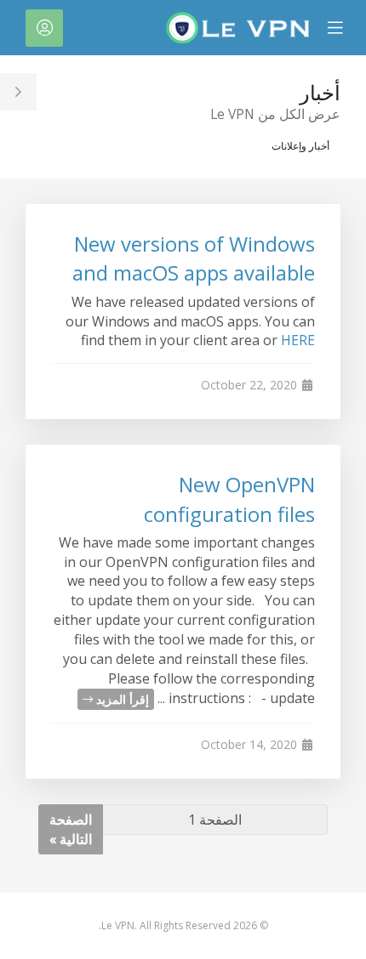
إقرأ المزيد (121, 699)
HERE (298, 340)
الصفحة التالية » (70, 829)
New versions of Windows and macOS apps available (193, 258)
